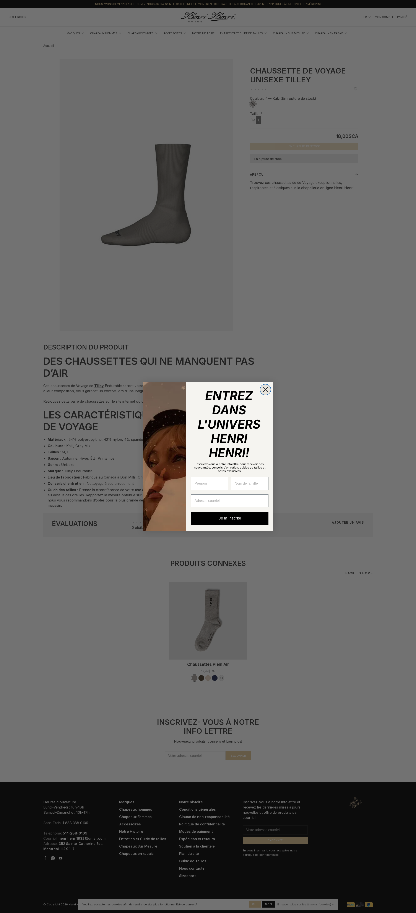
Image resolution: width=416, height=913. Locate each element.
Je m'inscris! (230, 518)
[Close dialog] (265, 389)
